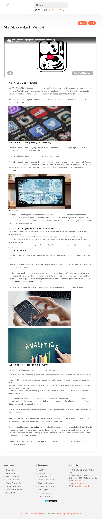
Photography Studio (45, 477)
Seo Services (42, 473)
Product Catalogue (12, 477)
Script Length (43, 490)
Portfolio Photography (46, 486)
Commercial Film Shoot (14, 486)
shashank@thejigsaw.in (59, 10)
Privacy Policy (78, 514)
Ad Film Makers (11, 473)
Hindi (92, 23)
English (82, 23)
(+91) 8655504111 (80, 483)
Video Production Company (34, 514)
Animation (34, 427)
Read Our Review (44, 496)
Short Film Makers (12, 493)
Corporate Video (11, 470)
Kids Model (42, 470)
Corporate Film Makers (14, 490)
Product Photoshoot (13, 480)
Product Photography (13, 483)
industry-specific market (25, 282)
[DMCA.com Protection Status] (51, 501)
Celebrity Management (46, 480)
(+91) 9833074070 (40, 10)
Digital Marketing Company (62, 514)
